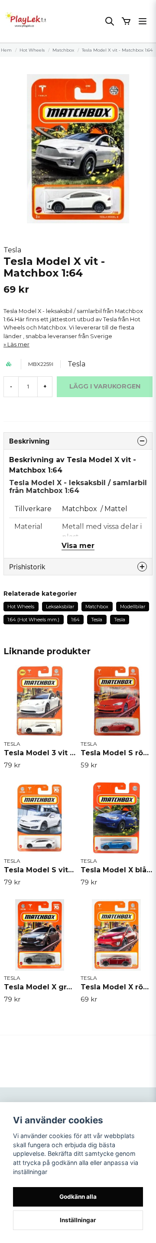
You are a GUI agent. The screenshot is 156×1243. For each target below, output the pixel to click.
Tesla (12, 250)
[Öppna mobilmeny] (142, 21)
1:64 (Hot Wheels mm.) (33, 620)
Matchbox (63, 50)
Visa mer (78, 546)
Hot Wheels (32, 50)
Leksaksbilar (60, 607)
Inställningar (78, 1220)
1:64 (75, 620)
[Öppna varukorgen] (126, 21)
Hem (6, 50)
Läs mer (18, 344)
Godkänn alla (78, 1196)
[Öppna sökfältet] (109, 21)
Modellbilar (132, 607)
